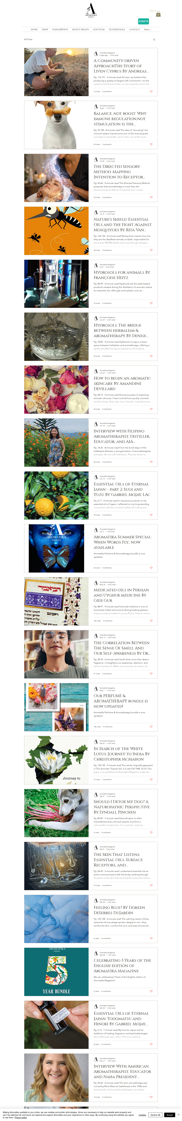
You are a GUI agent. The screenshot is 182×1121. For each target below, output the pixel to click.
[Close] (178, 1115)
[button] (158, 14)
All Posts (28, 39)
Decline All (155, 1114)
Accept (170, 1114)
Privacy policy (21, 1117)
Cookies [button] (142, 1114)
